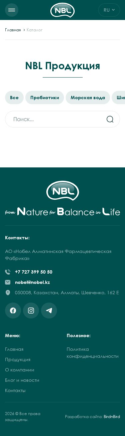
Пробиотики (44, 97)
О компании (19, 369)
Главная (13, 29)
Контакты (15, 390)
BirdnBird (112, 416)
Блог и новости (22, 380)
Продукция (17, 359)
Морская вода (88, 97)
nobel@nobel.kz (32, 282)
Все (14, 97)
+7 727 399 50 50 (33, 272)
